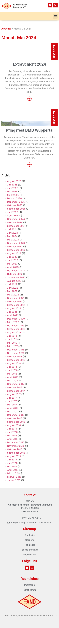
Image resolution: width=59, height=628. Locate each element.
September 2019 (16, 329)
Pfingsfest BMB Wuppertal (29, 130)
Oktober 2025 (14, 205)
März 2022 (13, 294)
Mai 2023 (12, 263)
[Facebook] (50, 5)
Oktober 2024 (14, 222)
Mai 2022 (12, 291)
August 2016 (14, 425)
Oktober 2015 (14, 449)
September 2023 (16, 249)
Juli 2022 (12, 284)
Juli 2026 (12, 184)
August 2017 (14, 394)
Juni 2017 (12, 401)
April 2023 (13, 267)
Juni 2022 (12, 287)
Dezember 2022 (16, 270)
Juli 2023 (12, 256)
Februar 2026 (14, 198)
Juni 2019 (12, 339)
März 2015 (13, 473)
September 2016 (16, 421)
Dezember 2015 (15, 442)
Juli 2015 (12, 459)
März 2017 (12, 411)
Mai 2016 (12, 435)
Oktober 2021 (14, 301)
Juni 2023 (12, 260)
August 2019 (14, 332)
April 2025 (13, 215)
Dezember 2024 (16, 219)
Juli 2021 (12, 311)
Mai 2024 (12, 236)
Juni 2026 (12, 188)
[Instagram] (55, 5)
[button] (55, 16)
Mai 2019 (12, 342)
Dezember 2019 (15, 325)
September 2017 (16, 390)
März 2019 (13, 346)
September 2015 (16, 452)
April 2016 (12, 439)
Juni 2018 (12, 370)
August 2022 (14, 280)
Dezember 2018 (15, 349)
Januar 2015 (13, 480)
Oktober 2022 (14, 274)
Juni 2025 (12, 212)
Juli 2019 (12, 335)
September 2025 (16, 208)
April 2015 (12, 469)
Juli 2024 (12, 229)
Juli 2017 (12, 397)
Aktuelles (6, 28)
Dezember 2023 (16, 243)
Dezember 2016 (15, 414)
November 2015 (15, 445)
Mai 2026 (12, 191)
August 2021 (14, 308)
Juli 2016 (12, 428)
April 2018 (12, 377)
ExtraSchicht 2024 (29, 64)
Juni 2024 (12, 232)
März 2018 (13, 380)
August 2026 (14, 181)
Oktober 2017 (14, 387)
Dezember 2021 (15, 298)
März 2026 (13, 194)
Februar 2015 (14, 476)
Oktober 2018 (14, 356)
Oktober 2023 (14, 246)
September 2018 (16, 359)
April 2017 (12, 408)
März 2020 (13, 322)
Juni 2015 (12, 463)
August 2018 (14, 363)
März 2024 (13, 239)
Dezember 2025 (16, 201)
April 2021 (12, 315)
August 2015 (14, 456)
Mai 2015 (12, 466)
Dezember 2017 (15, 384)
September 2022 (16, 277)
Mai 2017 (12, 404)
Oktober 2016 (14, 418)
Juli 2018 (12, 366)
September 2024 (16, 225)
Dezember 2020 (16, 318)
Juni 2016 (12, 432)
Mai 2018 (12, 373)
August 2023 (14, 253)
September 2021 (16, 304)
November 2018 (15, 353)
